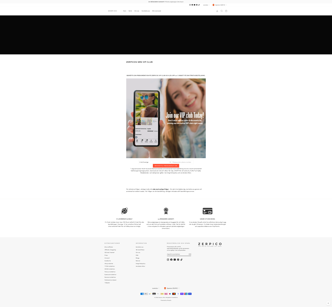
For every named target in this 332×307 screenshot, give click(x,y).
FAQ (137, 255)
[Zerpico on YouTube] (175, 260)
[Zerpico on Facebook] (171, 260)
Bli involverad (156, 11)
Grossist (107, 258)
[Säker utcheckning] (207, 211)
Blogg (137, 258)
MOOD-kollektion (110, 269)
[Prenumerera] (190, 254)
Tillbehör (107, 283)
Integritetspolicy (141, 263)
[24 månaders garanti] (166, 211)
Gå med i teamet (109, 252)
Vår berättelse (140, 250)
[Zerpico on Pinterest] (178, 260)
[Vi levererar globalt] (124, 211)
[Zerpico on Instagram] (168, 260)
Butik (130, 11)
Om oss (136, 11)
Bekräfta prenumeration (166, 165)
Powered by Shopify (166, 300)
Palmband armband (110, 280)
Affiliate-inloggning (110, 250)
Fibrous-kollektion (110, 272)
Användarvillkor (140, 266)
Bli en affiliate (109, 247)
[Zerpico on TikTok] (181, 260)
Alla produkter (109, 263)
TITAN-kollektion (110, 266)
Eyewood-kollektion (110, 274)
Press (106, 255)
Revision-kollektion (110, 277)
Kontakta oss (146, 11)
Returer (138, 261)
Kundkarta (108, 261)
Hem (124, 11)
